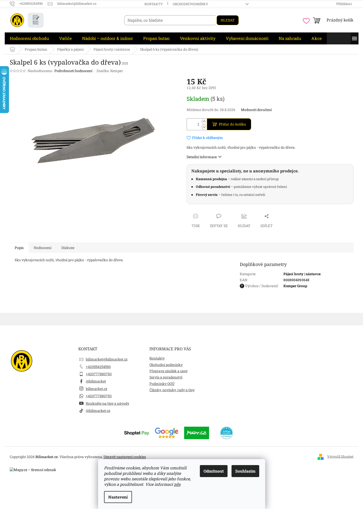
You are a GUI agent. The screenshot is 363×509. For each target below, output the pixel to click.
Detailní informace (202, 156)
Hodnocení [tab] (42, 247)
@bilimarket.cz (98, 410)
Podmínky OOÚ (161, 383)
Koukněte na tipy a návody (107, 403)
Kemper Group (295, 285)
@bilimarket (96, 381)
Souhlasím (245, 471)
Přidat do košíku (232, 124)
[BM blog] (36, 20)
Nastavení (118, 497)
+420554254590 (98, 366)
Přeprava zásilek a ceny (168, 371)
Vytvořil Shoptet (340, 456)
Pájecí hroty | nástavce (302, 273)
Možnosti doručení (256, 109)
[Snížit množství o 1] (204, 127)
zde (177, 484)
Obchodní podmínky (190, 4)
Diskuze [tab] (67, 247)
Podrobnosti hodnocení (73, 70)
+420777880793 (99, 374)
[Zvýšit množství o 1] (204, 121)
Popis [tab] (19, 247)
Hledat (228, 20)
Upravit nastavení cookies (125, 456)
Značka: (110, 70)
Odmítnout (214, 471)
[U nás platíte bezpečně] (136, 432)
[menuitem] (29, 38)
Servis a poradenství (165, 377)
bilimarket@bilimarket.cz (106, 359)
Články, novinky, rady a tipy (172, 389)
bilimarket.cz (96, 388)
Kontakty (153, 4)
